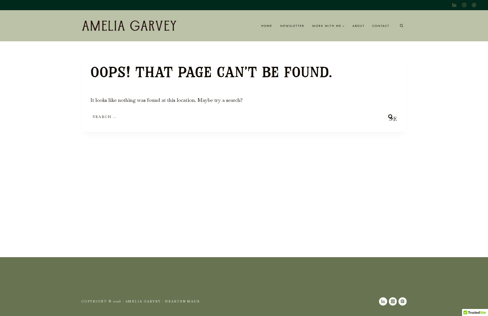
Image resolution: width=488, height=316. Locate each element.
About (358, 25)
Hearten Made (182, 301)
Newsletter (292, 25)
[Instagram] (464, 5)
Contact (380, 25)
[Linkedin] (454, 5)
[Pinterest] (474, 5)
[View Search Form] (401, 26)
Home (266, 25)
